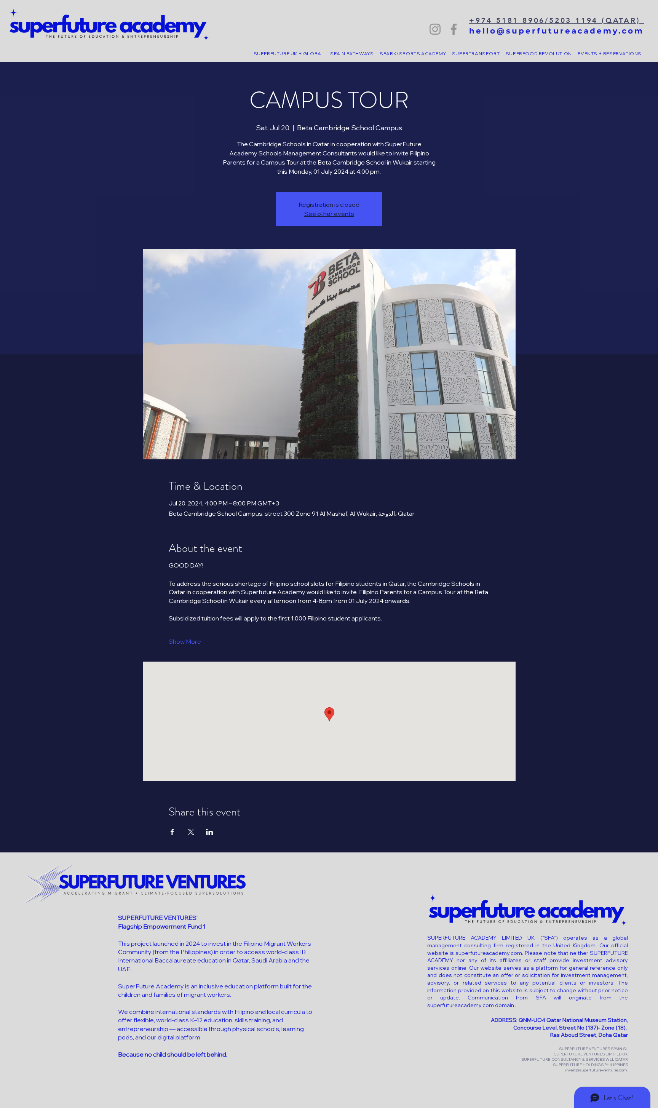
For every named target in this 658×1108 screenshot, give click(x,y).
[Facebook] (453, 29)
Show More (185, 641)
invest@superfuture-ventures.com (596, 1070)
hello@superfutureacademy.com (556, 30)
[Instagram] (435, 29)
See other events (329, 213)
